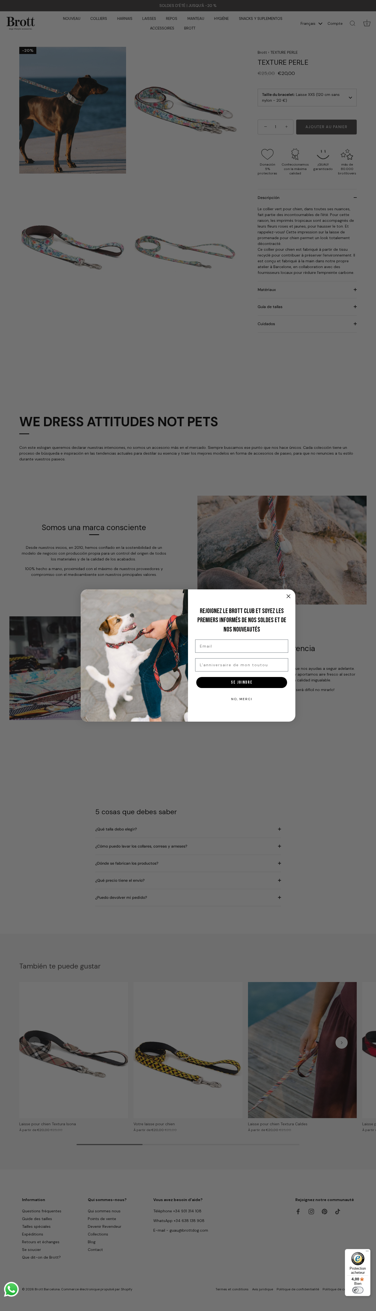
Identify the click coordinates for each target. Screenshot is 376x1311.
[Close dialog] (288, 596)
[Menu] (367, 1252)
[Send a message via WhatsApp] (11, 1289)
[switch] (357, 1290)
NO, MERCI (241, 699)
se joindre (242, 682)
